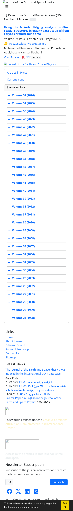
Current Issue (15, 79)
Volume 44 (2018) (23, 159)
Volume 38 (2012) (23, 206)
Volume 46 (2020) (23, 143)
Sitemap (10, 357)
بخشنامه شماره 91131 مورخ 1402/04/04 (42, 386)
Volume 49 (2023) (23, 119)
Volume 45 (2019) (23, 151)
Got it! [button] (65, 505)
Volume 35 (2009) (23, 230)
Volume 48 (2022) (23, 127)
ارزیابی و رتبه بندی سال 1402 (35, 382)
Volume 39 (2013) (23, 198)
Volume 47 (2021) (23, 135)
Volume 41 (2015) (23, 183)
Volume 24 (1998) (23, 318)
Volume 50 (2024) (23, 111)
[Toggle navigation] (35, 6)
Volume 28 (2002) (23, 286)
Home (9, 337)
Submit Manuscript (17, 349)
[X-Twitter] (18, 492)
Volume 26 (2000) (23, 302)
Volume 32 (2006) (23, 254)
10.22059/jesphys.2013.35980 (27, 44)
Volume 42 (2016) (23, 175)
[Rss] (36, 492)
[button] (39, 507)
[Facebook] (9, 492)
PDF (32, 57)
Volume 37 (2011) (23, 214)
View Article (11, 57)
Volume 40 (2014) (23, 190)
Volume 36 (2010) (23, 222)
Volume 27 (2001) (23, 294)
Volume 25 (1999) (23, 310)
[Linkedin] (27, 492)
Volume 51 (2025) (23, 103)
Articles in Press (17, 72)
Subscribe (59, 482)
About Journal (14, 341)
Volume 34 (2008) (23, 238)
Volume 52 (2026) (23, 95)
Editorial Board (15, 345)
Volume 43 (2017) (23, 167)
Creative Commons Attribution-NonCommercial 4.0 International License (36, 424)
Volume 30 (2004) (23, 270)
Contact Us (12, 353)
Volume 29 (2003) (23, 278)
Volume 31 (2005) (23, 262)
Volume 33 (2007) (23, 246)
